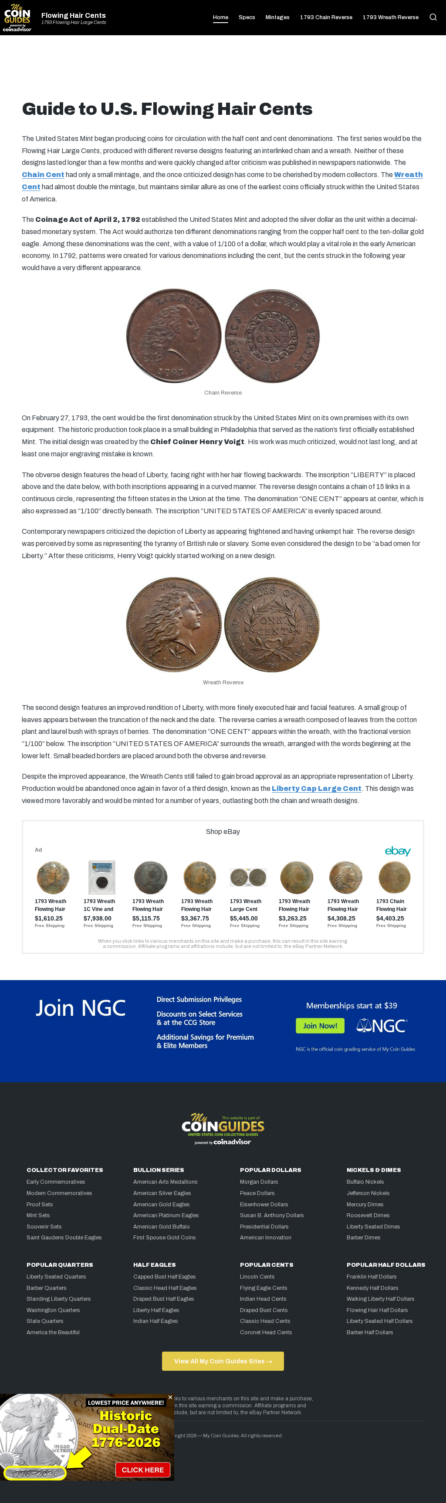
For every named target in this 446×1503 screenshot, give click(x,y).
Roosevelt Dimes (368, 1215)
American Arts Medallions (165, 1182)
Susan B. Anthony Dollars (272, 1215)
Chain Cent (43, 174)
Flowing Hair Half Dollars (377, 1310)
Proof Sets (40, 1205)
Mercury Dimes (365, 1205)
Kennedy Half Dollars (373, 1288)
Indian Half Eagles (155, 1321)
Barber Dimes (364, 1238)
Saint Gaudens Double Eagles (64, 1238)
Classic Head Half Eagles (165, 1288)
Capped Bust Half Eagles (164, 1277)
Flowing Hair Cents (73, 15)
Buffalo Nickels (365, 1182)
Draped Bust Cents (264, 1310)
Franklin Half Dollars (372, 1277)
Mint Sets (38, 1215)
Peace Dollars (257, 1193)
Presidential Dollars (264, 1227)
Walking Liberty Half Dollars (381, 1299)
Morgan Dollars (259, 1182)
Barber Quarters (47, 1288)
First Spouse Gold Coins (164, 1238)
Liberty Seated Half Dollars (380, 1321)
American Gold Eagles (161, 1205)
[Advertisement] (223, 70)
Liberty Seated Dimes (373, 1227)
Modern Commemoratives (59, 1193)
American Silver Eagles (162, 1193)
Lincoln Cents (257, 1277)
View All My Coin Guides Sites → (223, 1361)
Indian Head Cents (263, 1299)
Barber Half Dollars (370, 1332)
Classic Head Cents (265, 1321)
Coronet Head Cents (266, 1332)
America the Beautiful (53, 1332)
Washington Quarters (53, 1310)
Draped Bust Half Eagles (163, 1299)
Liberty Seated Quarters (56, 1277)
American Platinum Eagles (166, 1215)
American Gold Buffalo (161, 1227)
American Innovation (265, 1238)
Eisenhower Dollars (264, 1205)
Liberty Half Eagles (156, 1310)
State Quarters (45, 1321)
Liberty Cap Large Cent (317, 788)
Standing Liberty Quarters (59, 1299)
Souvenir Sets (44, 1227)
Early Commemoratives (56, 1182)
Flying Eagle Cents (263, 1288)
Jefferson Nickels (368, 1193)
